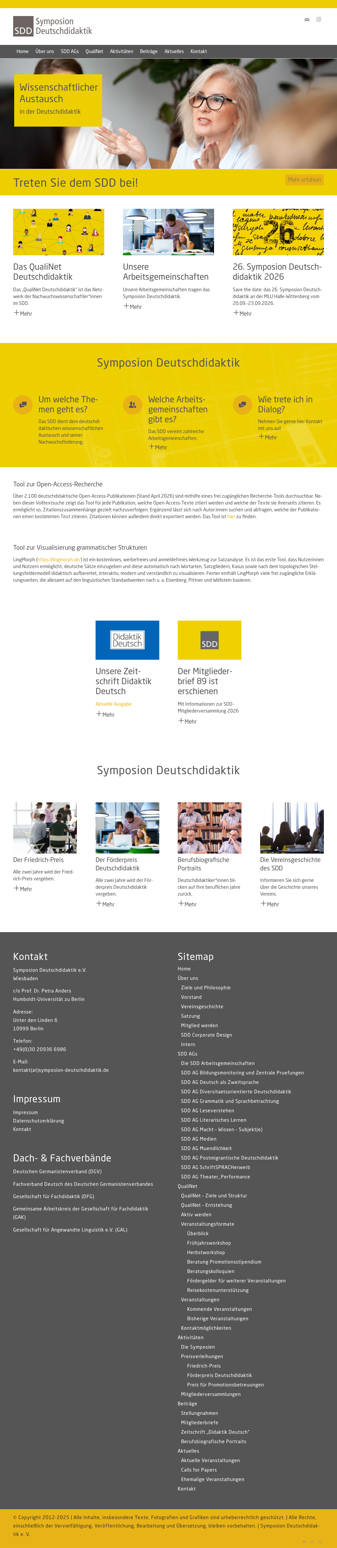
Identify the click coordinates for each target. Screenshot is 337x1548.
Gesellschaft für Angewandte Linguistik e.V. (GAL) (70, 1230)
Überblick (198, 1234)
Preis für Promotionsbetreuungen (225, 1385)
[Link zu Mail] (304, 1541)
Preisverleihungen (202, 1356)
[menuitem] (22, 51)
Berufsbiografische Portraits (213, 1442)
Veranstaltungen (200, 1300)
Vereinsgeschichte (202, 1007)
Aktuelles (188, 1451)
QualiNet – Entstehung (206, 1205)
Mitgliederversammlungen (211, 1394)
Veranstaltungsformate (208, 1224)
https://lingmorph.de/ (59, 560)
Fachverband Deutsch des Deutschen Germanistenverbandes (83, 1184)
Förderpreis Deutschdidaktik (219, 1375)
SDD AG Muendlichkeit (206, 1148)
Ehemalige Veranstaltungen (213, 1479)
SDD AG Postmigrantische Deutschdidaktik (230, 1158)
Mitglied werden (199, 1026)
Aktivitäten (191, 1338)
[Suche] (320, 51)
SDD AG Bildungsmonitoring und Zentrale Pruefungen (242, 1073)
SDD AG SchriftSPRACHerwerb (215, 1167)
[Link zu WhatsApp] (312, 1541)
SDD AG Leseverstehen (207, 1111)
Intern (188, 1044)
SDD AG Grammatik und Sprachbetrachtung (230, 1101)
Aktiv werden (196, 1215)
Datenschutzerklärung (38, 1121)
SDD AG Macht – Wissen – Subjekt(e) (221, 1130)
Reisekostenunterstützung (218, 1290)
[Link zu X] (320, 1541)
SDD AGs (187, 1054)
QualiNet (187, 1186)
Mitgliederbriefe (200, 1423)
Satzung (190, 1016)
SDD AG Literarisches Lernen (214, 1120)
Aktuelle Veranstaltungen (210, 1460)
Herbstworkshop (206, 1252)
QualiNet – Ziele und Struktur (214, 1196)
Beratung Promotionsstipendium (224, 1262)
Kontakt (22, 1129)
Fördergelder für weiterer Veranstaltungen (236, 1281)
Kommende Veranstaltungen (219, 1309)
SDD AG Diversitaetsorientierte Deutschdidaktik (236, 1092)
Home (184, 969)
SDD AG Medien (199, 1139)
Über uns (188, 978)
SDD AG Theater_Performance (215, 1177)
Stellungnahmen (199, 1413)
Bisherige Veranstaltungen (218, 1319)
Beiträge (187, 1404)
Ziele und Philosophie (206, 988)
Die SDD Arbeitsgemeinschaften (218, 1063)
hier (231, 517)
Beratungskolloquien (211, 1271)
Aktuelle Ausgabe (114, 704)
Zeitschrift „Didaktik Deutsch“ (215, 1432)
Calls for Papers (199, 1470)
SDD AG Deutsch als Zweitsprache (220, 1082)
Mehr (26, 314)
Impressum (25, 1112)
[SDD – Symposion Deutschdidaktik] (52, 34)
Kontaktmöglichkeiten (206, 1328)
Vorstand (191, 997)
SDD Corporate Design (206, 1035)
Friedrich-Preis (204, 1366)
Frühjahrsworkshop (209, 1243)
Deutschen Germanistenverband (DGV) (57, 1172)
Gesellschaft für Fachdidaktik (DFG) (53, 1196)
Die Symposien (198, 1347)
